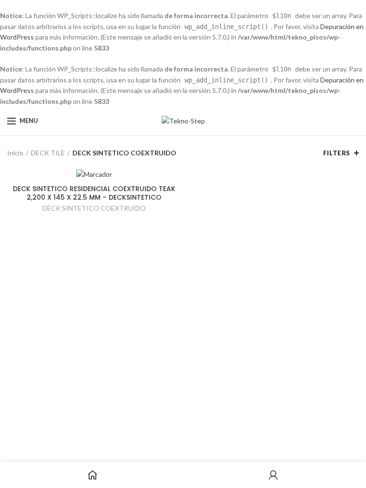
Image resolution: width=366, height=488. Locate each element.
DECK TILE (48, 153)
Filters (336, 153)
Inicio (15, 153)
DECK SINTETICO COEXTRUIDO (94, 208)
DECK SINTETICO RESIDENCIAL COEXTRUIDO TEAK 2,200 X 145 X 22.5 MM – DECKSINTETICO (94, 193)
